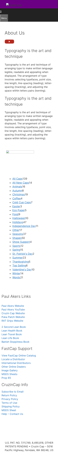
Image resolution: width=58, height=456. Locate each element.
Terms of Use (9, 402)
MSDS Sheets (9, 374)
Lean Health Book (12, 330)
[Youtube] (33, 423)
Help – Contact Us (12, 413)
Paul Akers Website (13, 305)
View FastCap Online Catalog (19, 355)
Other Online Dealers (14, 366)
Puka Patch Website (13, 317)
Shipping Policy (11, 406)
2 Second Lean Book (14, 326)
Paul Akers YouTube (13, 309)
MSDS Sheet (9, 410)
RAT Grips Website (12, 320)
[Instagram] (5, 423)
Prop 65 (6, 377)
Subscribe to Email (13, 391)
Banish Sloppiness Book (15, 341)
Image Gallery (10, 370)
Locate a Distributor (13, 359)
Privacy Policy (10, 399)
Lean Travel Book (12, 334)
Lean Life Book (10, 338)
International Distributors (16, 362)
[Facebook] (15, 423)
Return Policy (9, 395)
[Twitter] (24, 423)
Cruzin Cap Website (13, 313)
